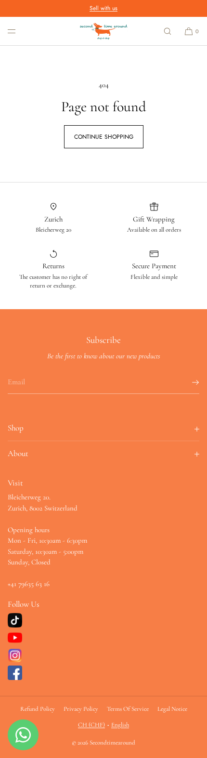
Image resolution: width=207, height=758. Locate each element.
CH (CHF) (91, 725)
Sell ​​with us (103, 8)
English (120, 725)
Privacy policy (81, 709)
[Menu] (19, 31)
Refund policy (37, 709)
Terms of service (128, 709)
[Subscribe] (187, 382)
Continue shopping (103, 136)
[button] (167, 31)
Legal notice (172, 709)
